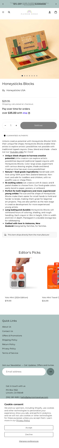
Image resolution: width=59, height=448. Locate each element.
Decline (29, 434)
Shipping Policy (9, 340)
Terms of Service (10, 353)
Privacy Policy (23, 420)
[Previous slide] (3, 4)
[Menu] (3, 12)
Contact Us (7, 331)
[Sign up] (50, 371)
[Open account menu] (50, 12)
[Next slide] (56, 4)
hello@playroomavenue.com (34, 397)
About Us (6, 327)
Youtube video (17, 152)
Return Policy (8, 344)
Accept (29, 427)
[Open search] (9, 12)
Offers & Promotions (12, 335)
